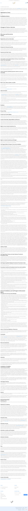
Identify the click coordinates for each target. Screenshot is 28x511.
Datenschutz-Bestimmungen (4, 498)
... (20, 425)
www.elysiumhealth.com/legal (6, 147)
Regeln (1, 497)
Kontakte (15, 488)
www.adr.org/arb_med (22, 420)
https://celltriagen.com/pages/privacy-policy (6, 148)
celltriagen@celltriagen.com (16, 0)
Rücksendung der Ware (3, 496)
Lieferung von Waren (3, 495)
